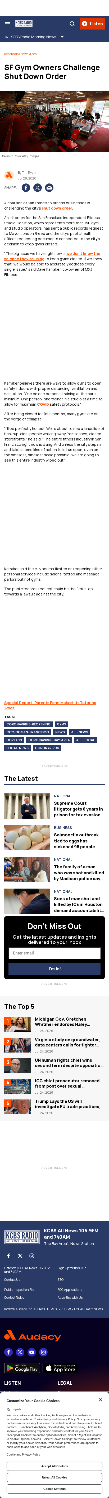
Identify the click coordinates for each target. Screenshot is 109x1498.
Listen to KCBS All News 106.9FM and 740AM (27, 1270)
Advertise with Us (70, 1298)
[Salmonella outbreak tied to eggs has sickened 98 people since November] (27, 838)
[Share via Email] (49, 187)
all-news (79, 732)
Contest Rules (14, 1298)
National (63, 796)
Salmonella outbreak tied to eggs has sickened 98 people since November (76, 843)
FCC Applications (70, 1290)
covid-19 (14, 740)
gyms (61, 724)
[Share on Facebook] (26, 187)
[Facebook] (8, 1256)
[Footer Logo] (54, 1336)
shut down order (57, 208)
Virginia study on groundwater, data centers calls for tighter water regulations (67, 1045)
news (60, 732)
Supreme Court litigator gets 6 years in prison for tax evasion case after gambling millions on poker (78, 815)
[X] (20, 1256)
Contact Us (12, 1280)
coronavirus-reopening (28, 724)
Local (34, 54)
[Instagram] (32, 1256)
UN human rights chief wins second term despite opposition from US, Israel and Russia (69, 1065)
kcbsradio (11, 54)
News (24, 54)
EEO (60, 1280)
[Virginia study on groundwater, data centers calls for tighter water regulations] (17, 1045)
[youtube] (32, 1352)
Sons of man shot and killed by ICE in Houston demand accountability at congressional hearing (78, 910)
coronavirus (47, 748)
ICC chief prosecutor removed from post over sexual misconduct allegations (67, 1086)
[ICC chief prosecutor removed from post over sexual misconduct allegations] (17, 1086)
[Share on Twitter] (37, 187)
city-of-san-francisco (27, 732)
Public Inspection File (19, 1290)
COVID (43, 404)
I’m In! (55, 968)
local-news (17, 748)
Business (63, 828)
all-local (85, 740)
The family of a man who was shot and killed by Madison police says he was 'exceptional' (79, 875)
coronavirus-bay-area (49, 740)
